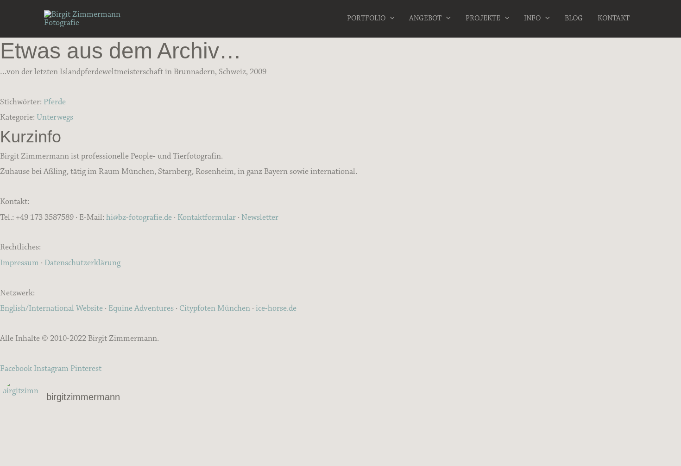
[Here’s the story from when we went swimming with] (565, 453)
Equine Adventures (141, 308)
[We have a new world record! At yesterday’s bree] (115, 429)
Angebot (425, 18)
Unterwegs (55, 117)
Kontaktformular (206, 217)
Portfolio (366, 18)
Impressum (19, 263)
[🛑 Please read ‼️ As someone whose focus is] (565, 441)
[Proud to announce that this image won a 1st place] (565, 429)
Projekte (483, 18)
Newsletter (259, 217)
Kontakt (614, 18)
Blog (574, 18)
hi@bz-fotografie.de (139, 217)
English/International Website (51, 308)
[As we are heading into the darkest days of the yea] (340, 441)
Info (532, 18)
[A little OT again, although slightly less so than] (115, 441)
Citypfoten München (214, 308)
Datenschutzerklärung (82, 263)
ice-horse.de (276, 308)
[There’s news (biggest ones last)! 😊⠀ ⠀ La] (115, 453)
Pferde (55, 102)
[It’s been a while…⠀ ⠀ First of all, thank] (340, 429)
